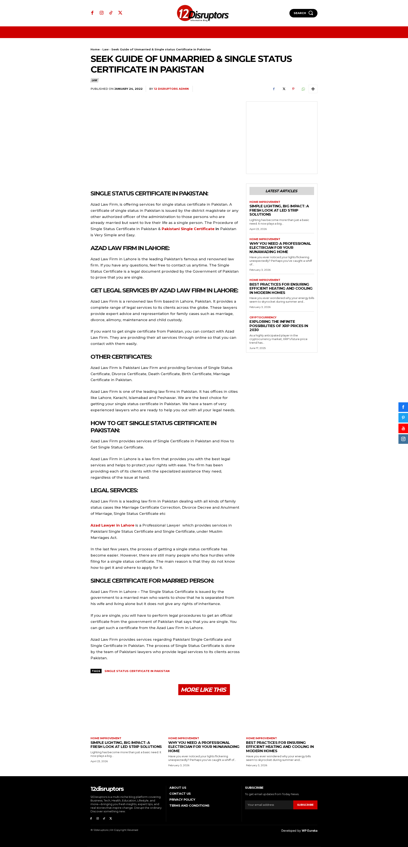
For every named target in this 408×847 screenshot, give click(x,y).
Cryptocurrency (262, 317)
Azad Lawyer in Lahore (112, 525)
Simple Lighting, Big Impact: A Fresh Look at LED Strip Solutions (279, 210)
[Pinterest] (293, 89)
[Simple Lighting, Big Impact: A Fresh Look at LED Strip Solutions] (126, 716)
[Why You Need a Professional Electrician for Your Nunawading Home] (204, 716)
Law (105, 49)
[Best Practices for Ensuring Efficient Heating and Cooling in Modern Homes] (281, 716)
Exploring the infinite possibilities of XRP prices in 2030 (278, 325)
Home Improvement (264, 202)
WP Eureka (309, 830)
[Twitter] (120, 13)
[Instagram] (101, 13)
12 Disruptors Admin (171, 88)
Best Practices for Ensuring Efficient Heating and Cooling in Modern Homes (281, 288)
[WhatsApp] (303, 89)
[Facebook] (92, 13)
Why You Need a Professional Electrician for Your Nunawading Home (280, 247)
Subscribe (305, 804)
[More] (313, 89)
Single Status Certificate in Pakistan (137, 671)
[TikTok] (111, 13)
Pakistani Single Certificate (188, 229)
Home (95, 49)
